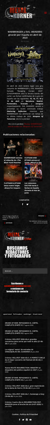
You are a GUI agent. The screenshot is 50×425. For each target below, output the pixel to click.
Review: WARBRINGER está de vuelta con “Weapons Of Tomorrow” (25, 125)
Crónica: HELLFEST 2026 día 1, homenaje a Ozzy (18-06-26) (24, 395)
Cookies (15, 414)
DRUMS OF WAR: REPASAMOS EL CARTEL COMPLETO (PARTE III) (21, 379)
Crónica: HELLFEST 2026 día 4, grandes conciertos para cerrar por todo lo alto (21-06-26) (24, 341)
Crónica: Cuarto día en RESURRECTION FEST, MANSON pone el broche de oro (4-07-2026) (23, 403)
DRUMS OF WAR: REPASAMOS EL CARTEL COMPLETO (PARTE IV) (21, 332)
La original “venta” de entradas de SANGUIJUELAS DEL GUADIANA (19, 350)
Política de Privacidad (29, 414)
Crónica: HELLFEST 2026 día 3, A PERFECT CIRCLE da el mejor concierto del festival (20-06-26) (25, 359)
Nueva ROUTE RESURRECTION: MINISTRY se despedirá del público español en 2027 (23, 369)
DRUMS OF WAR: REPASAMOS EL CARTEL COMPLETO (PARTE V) (21, 324)
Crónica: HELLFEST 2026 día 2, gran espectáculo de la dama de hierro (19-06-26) (24, 387)
